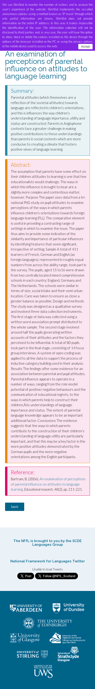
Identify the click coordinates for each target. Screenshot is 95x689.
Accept (85, 46)
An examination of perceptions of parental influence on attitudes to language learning (48, 484)
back (14, 507)
